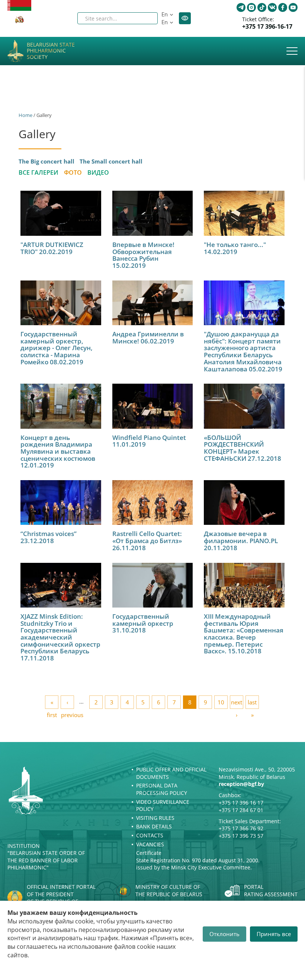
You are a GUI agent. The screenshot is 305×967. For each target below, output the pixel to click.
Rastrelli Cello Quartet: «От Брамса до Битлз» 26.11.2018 (147, 540)
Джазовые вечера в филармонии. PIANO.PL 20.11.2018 (241, 540)
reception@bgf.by (241, 783)
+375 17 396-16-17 (267, 26)
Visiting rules (155, 817)
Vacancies (150, 844)
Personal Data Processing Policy (161, 789)
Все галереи (38, 172)
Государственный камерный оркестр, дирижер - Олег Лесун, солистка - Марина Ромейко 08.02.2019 (56, 348)
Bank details (154, 826)
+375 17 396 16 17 (241, 802)
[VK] (272, 7)
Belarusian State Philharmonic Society (51, 51)
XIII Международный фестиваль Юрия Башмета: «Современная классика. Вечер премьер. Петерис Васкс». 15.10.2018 (243, 634)
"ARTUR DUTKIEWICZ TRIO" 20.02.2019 (51, 248)
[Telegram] (241, 7)
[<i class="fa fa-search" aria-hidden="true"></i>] (145, 18)
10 (221, 702)
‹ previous (67, 703)
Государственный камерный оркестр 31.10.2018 (142, 623)
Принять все (274, 934)
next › (236, 703)
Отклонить (224, 934)
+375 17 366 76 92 (241, 828)
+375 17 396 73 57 (241, 835)
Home (25, 115)
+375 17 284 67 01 (241, 810)
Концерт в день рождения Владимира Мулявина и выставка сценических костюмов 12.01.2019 (57, 451)
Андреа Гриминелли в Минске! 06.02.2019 (148, 337)
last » (252, 703)
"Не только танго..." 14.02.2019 (235, 248)
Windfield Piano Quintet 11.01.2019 (149, 441)
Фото (73, 172)
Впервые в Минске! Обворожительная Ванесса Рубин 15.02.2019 (143, 255)
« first (52, 703)
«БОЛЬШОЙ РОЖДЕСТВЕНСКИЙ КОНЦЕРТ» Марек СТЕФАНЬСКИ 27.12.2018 (242, 448)
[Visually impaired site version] (185, 18)
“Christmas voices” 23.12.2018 (48, 537)
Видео (98, 172)
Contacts (149, 835)
